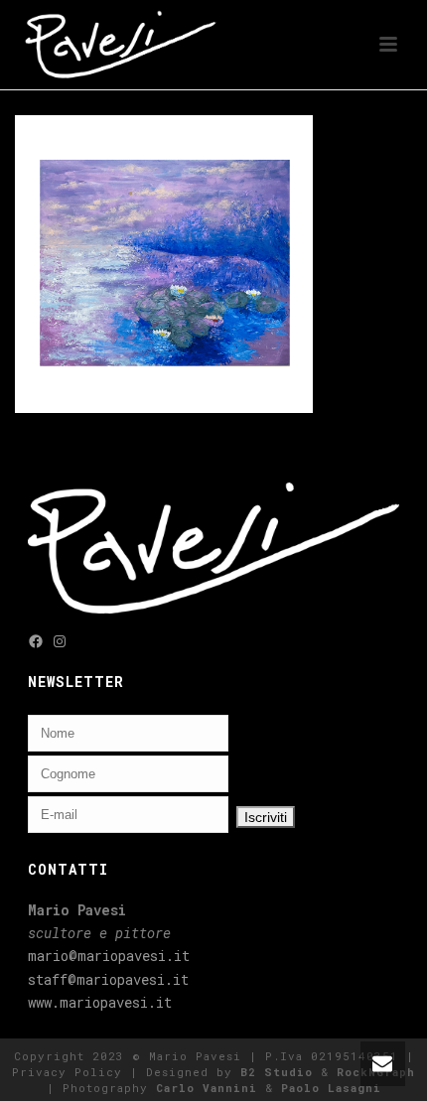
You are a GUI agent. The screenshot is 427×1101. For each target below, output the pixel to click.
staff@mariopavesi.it (108, 979)
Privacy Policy (67, 1071)
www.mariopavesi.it (100, 1002)
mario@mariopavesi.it (109, 955)
